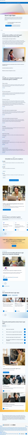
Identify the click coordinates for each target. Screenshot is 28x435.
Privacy (13, 433)
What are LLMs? (20, 430)
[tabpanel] (14, 306)
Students (1, 429)
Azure (5, 277)
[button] (14, 30)
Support (19, 427)
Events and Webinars (4, 429)
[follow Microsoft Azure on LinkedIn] (13, 424)
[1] (2, 414)
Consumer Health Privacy (3, 433)
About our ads (4, 434)
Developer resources (24, 428)
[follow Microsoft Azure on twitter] (10, 424)
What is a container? (24, 430)
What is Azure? (2, 425)
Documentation (19, 428)
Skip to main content (2, 0)
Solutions (3, 427)
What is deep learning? (12, 430)
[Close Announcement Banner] (25, 2)
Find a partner (15, 428)
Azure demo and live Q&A (23, 427)
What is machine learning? (6, 430)
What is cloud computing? (22, 429)
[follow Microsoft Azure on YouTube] (14, 424)
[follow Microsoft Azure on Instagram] (11, 424)
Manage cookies (16, 433)
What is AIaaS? (16, 430)
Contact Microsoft (10, 433)
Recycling (1, 434)
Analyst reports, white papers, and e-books (12, 429)
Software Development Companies (4, 428)
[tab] (4, 295)
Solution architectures (15, 427)
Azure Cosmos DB (16, 277)
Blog (21, 428)
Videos (18, 429)
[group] (8, 226)
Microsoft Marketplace (11, 428)
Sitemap (7, 433)
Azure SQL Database (10, 277)
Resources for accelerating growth (8, 427)
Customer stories (2, 426)
